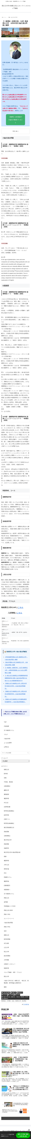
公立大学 (5, 994)
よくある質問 (8, 742)
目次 (14, 131)
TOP (5, 722)
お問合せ (6, 747)
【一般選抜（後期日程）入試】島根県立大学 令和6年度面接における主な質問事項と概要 (16, 670)
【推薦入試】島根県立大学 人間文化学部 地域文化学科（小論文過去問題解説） (16, 686)
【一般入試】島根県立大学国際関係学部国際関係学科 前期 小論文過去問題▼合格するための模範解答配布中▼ (16, 678)
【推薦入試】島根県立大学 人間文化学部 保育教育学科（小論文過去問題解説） (16, 694)
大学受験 (11, 994)
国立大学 (18, 994)
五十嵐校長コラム (9, 730)
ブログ (6, 734)
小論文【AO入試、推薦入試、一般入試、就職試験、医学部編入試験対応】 (15, 997)
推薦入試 (14, 992)
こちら (20, 607)
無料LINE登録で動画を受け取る (23, 1135)
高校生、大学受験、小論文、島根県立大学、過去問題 (14, 1000)
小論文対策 (7, 738)
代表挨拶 (6, 726)
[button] (28, 753)
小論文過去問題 (6, 992)
